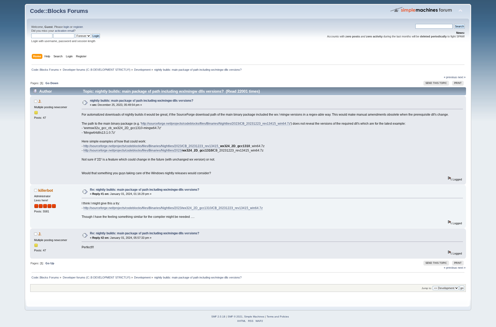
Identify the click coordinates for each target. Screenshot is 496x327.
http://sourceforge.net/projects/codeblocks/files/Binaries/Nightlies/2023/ (132, 150)
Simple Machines (254, 316)
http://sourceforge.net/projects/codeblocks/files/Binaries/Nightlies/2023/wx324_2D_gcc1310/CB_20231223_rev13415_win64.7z (173, 208)
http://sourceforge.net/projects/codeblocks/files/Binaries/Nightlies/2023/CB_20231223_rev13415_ (151, 146)
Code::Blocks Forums (59, 11)
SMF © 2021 (235, 316)
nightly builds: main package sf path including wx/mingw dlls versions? (141, 100)
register (78, 26)
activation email (64, 30)
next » (462, 77)
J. (39, 101)
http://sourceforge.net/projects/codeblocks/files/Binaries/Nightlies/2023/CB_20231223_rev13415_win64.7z (215, 123)
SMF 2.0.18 (218, 316)
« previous (450, 77)
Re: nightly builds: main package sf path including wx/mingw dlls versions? (144, 190)
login (66, 26)
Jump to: (427, 288)
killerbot (45, 190)
